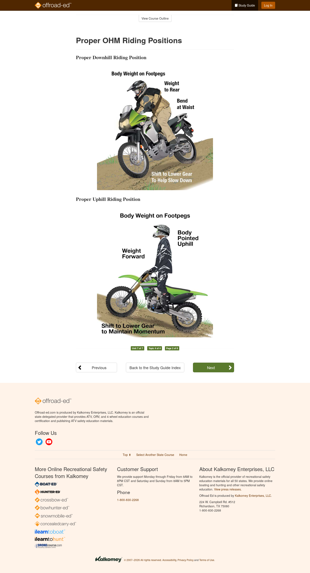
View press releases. (228, 489)
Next (211, 367)
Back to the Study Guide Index (155, 367)
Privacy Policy (186, 560)
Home (183, 455)
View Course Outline (155, 18)
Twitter (39, 441)
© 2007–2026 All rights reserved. (143, 560)
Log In (268, 5)
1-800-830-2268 (128, 500)
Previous (99, 367)
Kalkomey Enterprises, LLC (253, 495)
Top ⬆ (127, 455)
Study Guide (246, 5)
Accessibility (169, 560)
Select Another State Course (155, 455)
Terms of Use (206, 560)
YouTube (49, 441)
